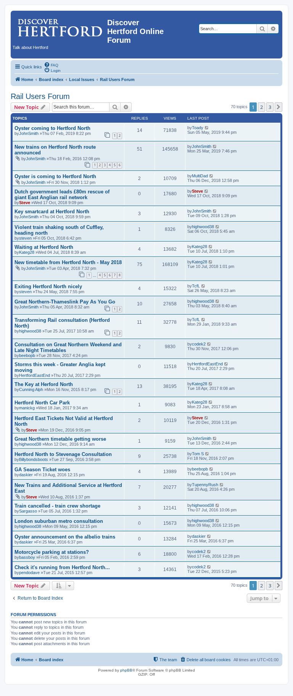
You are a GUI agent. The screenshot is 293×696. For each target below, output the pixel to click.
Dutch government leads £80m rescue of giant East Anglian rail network (61, 194)
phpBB (126, 670)
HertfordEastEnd (34, 375)
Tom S (198, 453)
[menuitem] (51, 64)
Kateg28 (26, 252)
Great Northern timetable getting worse (60, 439)
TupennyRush (205, 484)
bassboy (27, 557)
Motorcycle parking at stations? (51, 552)
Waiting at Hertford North (43, 247)
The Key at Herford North (43, 384)
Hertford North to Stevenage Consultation (63, 454)
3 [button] (270, 107)
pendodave (29, 572)
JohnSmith (29, 133)
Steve (24, 202)
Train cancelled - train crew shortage (57, 506)
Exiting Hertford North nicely (48, 286)
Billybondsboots (33, 459)
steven (25, 238)
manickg (27, 408)
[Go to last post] (206, 127)
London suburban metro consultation (58, 521)
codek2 (199, 344)
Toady (197, 127)
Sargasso (28, 511)
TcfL (196, 286)
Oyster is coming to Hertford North (55, 176)
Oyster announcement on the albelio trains (64, 537)
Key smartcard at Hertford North (51, 211)
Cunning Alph (31, 389)
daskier (26, 474)
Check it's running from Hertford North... (62, 567)
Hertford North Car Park (42, 403)
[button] (278, 107)
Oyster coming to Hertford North (52, 128)
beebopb (27, 355)
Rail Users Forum (40, 96)
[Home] (60, 25)
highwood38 (203, 226)
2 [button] (261, 107)
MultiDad (200, 176)
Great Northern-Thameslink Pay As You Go (64, 302)
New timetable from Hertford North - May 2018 (68, 262)
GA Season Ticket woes (42, 469)
